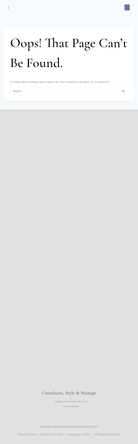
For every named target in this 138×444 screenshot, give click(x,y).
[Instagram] (58, 416)
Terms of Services (51, 434)
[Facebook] (69, 416)
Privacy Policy (27, 434)
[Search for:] (69, 91)
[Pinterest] (80, 416)
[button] (127, 7)
